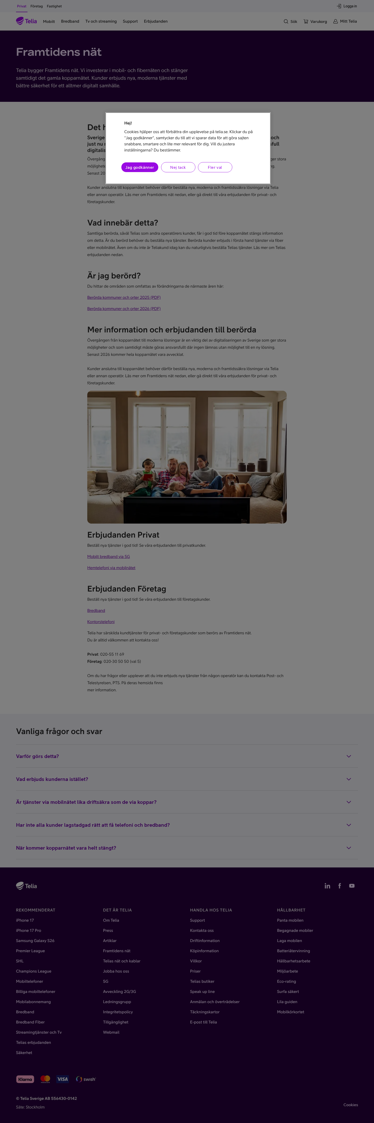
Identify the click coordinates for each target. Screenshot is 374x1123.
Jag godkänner (139, 167)
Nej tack (178, 167)
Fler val (215, 167)
